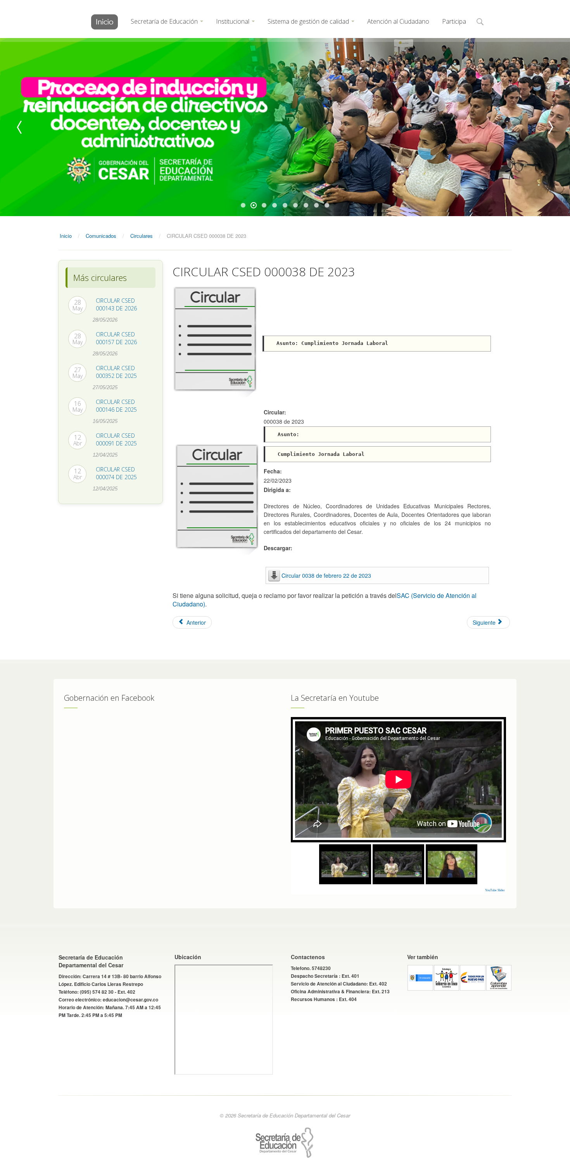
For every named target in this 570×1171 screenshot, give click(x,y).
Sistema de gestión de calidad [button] (309, 21)
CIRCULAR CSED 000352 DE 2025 (116, 371)
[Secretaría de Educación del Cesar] (104, 22)
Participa (454, 21)
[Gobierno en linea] (446, 976)
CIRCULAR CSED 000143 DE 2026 (116, 304)
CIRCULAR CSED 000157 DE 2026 (116, 338)
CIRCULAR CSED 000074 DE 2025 (116, 473)
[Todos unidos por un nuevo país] (472, 976)
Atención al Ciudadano (398, 21)
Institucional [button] (233, 21)
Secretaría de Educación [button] (165, 21)
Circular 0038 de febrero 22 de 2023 (326, 575)
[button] (480, 22)
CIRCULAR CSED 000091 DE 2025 (116, 439)
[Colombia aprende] (499, 976)
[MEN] (420, 976)
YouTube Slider (495, 890)
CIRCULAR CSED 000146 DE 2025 (116, 405)
